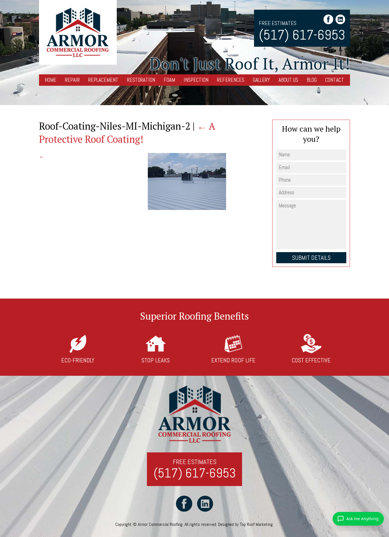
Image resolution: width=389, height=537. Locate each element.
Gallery (261, 79)
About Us (288, 79)
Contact (334, 79)
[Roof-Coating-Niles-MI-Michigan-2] (187, 208)
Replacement (103, 79)
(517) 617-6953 (302, 35)
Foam (169, 79)
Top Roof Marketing (256, 524)
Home (50, 79)
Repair (72, 79)
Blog (312, 79)
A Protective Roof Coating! (127, 133)
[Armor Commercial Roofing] (78, 32)
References (230, 79)
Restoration (141, 79)
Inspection (196, 79)
